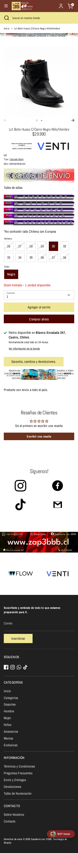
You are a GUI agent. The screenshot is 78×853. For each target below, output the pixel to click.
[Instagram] (12, 667)
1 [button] (37, 120)
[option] (39, 82)
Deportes (10, 704)
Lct (5, 154)
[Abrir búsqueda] (6, 18)
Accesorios (11, 731)
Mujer (7, 718)
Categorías (11, 697)
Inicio (6, 28)
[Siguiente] (73, 120)
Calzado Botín (17, 159)
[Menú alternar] (6, 6)
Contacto (10, 821)
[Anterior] (5, 120)
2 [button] (41, 120)
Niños (7, 724)
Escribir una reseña (39, 436)
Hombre (9, 711)
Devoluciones (12, 786)
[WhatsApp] (19, 667)
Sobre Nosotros (14, 814)
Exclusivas (11, 745)
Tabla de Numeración (18, 793)
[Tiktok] (25, 667)
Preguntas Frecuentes (18, 773)
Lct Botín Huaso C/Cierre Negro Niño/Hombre (37, 28)
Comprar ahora (39, 319)
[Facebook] (6, 667)
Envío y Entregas (15, 780)
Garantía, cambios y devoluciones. (33, 361)
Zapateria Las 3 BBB (41, 839)
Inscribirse (18, 638)
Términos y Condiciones (19, 766)
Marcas (8, 738)
